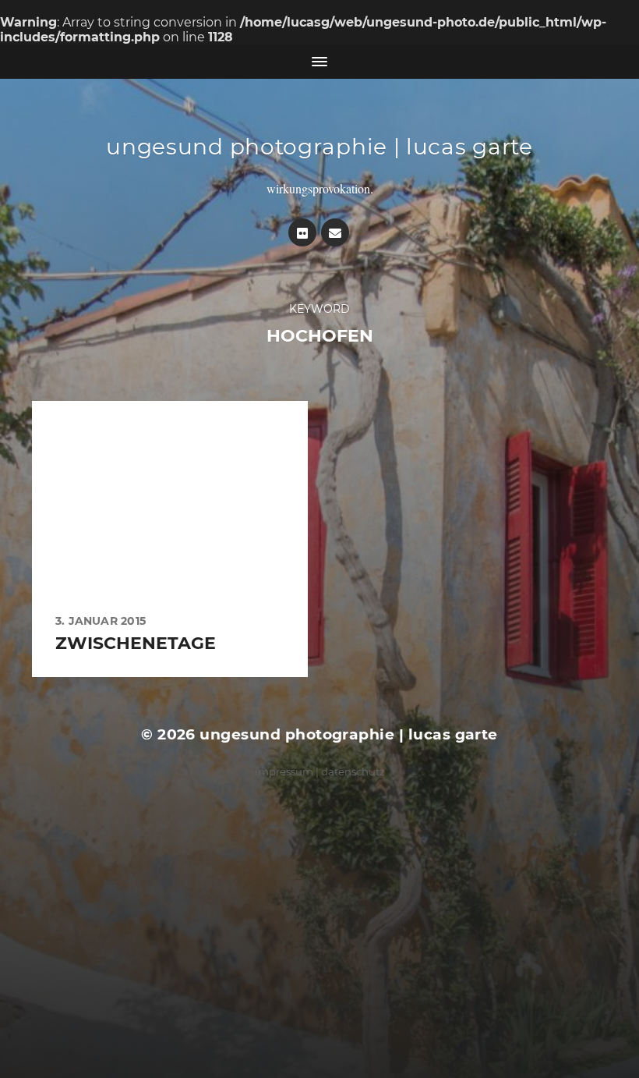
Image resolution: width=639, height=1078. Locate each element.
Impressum (284, 771)
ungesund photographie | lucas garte (319, 146)
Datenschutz (353, 771)
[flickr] (302, 232)
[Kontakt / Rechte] (335, 232)
